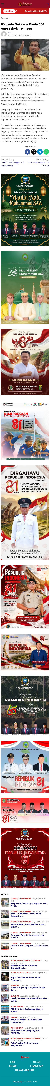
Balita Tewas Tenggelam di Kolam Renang (12, 162)
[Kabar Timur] (25, 4)
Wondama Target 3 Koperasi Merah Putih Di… (27, 936)
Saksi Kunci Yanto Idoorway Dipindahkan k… (24, 966)
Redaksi (36, 1062)
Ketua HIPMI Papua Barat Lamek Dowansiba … (26, 914)
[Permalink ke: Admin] (4, 34)
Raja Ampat (15, 985)
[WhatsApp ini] (46, 152)
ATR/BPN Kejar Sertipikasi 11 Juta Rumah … (27, 1010)
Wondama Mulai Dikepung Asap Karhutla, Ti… (25, 1031)
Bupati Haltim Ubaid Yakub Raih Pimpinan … (25, 978)
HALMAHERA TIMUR (23, 973)
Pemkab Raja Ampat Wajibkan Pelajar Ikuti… (28, 988)
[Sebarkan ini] (27, 152)
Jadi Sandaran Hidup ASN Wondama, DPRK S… (28, 925)
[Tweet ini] (34, 152)
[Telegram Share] (40, 152)
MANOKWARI (35, 961)
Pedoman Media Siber (24, 1070)
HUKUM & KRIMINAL (24, 961)
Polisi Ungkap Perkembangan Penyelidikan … (25, 1044)
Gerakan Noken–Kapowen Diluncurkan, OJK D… (29, 999)
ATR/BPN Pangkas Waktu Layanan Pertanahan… (26, 1020)
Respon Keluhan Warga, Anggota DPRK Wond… (29, 904)
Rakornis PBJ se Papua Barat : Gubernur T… (29, 947)
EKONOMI (14, 899)
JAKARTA (20, 1007)
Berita (13, 961)
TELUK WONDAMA (24, 899)
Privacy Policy (36, 1066)
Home (12, 1062)
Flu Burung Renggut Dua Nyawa (38, 162)
